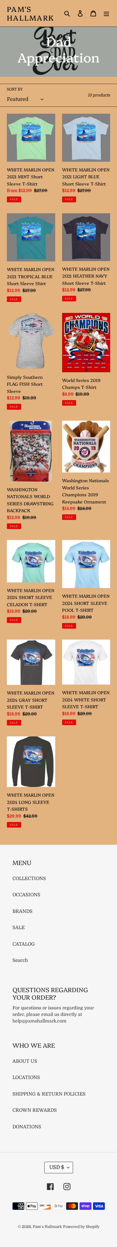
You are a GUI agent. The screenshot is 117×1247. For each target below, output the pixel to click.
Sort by (15, 89)
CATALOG (23, 944)
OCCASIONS (26, 895)
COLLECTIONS (29, 878)
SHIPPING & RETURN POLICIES (48, 1094)
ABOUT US (24, 1061)
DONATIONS (26, 1127)
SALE (18, 927)
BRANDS (22, 911)
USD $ (56, 1167)
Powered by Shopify (81, 1227)
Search (20, 960)
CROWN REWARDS (34, 1110)
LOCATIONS (26, 1077)
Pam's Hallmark (30, 13)
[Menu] (106, 13)
